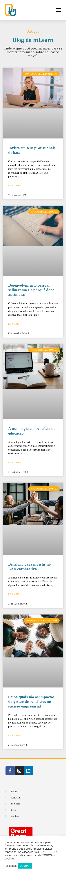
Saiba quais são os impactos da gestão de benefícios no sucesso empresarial (31, 701)
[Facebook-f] (10, 770)
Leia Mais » (14, 185)
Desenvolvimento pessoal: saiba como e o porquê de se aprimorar (31, 290)
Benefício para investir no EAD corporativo (29, 566)
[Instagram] (19, 770)
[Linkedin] (28, 770)
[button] (58, 10)
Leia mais (11, 865)
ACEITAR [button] (25, 865)
